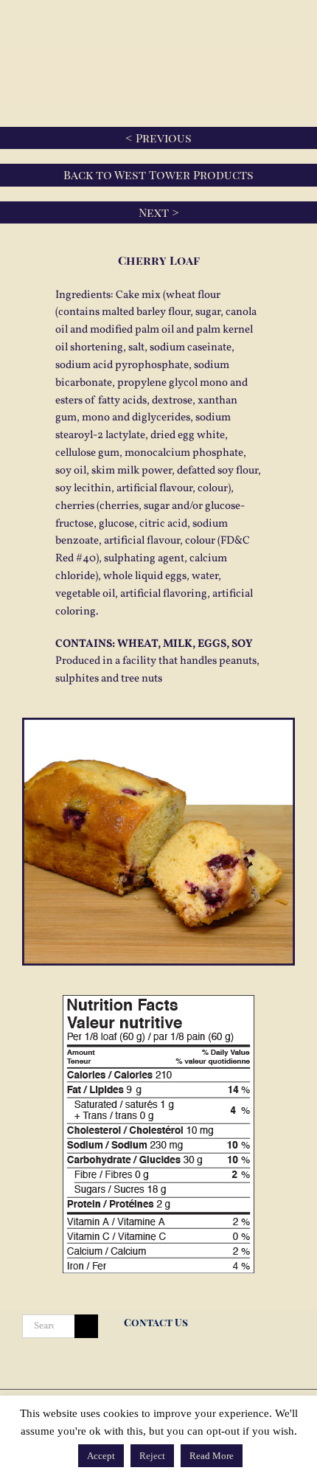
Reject (152, 1455)
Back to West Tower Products (158, 174)
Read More (211, 1455)
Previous (164, 137)
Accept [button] (101, 1455)
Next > (159, 212)
